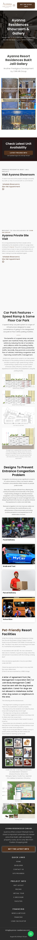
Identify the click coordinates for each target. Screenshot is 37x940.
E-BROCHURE (19, 897)
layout (12, 247)
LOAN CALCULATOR (18, 921)
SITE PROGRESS (18, 873)
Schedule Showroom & (11, 184)
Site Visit (5, 186)
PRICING (18, 889)
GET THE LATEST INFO (26, 5)
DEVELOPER (18, 865)
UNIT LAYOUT (18, 885)
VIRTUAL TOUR (18, 893)
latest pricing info (18, 153)
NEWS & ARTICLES (18, 913)
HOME (18, 861)
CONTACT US (18, 869)
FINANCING (18, 917)
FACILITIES (18, 901)
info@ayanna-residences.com (17, 930)
